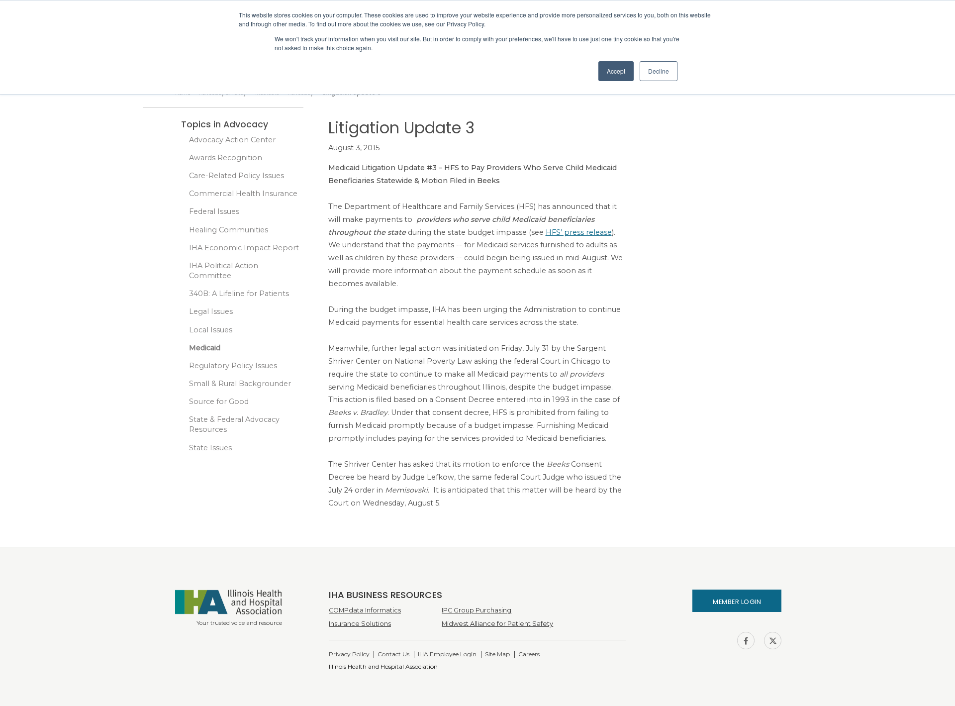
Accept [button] (616, 71)
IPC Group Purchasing (476, 610)
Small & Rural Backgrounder (240, 383)
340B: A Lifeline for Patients (239, 293)
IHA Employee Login (447, 654)
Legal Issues (211, 311)
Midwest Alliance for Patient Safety (497, 623)
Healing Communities (228, 229)
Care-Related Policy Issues (236, 175)
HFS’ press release (579, 232)
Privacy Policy (349, 654)
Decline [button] (658, 71)
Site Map (497, 654)
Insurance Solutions (360, 623)
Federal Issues (214, 211)
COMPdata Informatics (365, 610)
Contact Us (393, 654)
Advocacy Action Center (232, 139)
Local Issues (210, 329)
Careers (529, 654)
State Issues (210, 447)
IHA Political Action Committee (223, 270)
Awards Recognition (225, 157)
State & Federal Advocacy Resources (234, 424)
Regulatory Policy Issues (233, 365)
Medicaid (204, 347)
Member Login (737, 602)
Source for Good (219, 401)
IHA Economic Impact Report (244, 247)
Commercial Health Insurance (243, 193)
